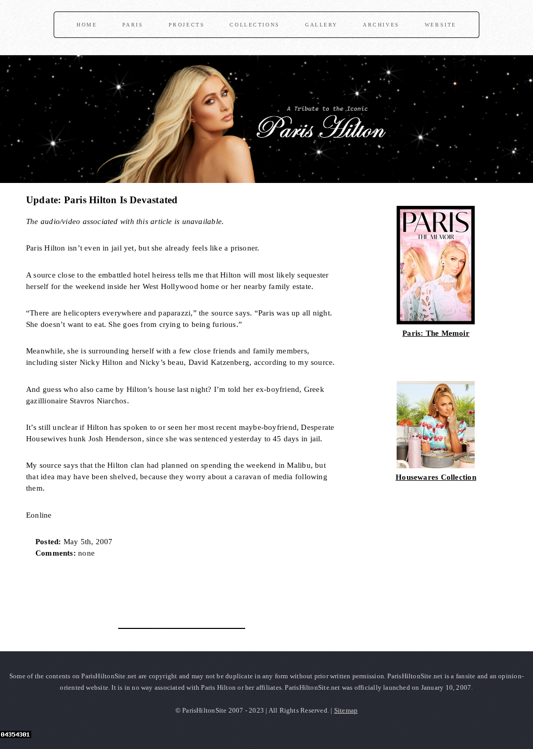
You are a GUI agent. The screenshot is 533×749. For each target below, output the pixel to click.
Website (440, 25)
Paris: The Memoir (435, 333)
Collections (255, 25)
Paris (133, 25)
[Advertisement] (148, 589)
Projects (187, 25)
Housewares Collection (436, 477)
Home (87, 25)
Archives (381, 25)
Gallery (321, 25)
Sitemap (346, 710)
